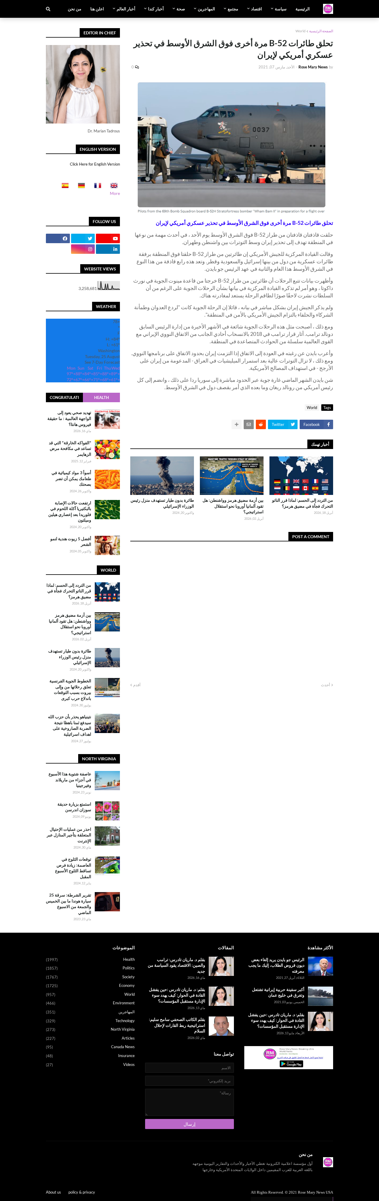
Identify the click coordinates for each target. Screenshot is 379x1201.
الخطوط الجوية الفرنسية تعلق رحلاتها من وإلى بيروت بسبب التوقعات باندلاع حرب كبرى (70, 689)
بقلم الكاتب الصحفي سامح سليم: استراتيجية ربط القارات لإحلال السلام (177, 1025)
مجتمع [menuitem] (233, 8)
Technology (90, 1020)
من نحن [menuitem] (74, 8)
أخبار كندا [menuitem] (156, 8)
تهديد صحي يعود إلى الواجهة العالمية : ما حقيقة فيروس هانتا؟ (69, 418)
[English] (112, 187)
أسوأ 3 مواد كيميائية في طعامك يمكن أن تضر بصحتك (71, 478)
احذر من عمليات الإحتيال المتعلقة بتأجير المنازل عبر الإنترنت (69, 835)
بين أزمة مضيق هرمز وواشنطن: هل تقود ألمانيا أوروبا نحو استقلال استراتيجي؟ (233, 506)
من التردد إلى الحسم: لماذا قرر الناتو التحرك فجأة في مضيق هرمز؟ (302, 503)
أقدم (137, 684)
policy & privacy (81, 1192)
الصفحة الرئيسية (321, 31)
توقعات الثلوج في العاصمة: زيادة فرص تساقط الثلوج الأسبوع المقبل (73, 868)
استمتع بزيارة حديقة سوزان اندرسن (74, 806)
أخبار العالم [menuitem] (126, 8)
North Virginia (90, 1029)
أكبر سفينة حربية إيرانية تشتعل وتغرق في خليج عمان (278, 992)
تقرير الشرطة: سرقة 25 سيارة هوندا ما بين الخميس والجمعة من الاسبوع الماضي (68, 903)
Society (90, 976)
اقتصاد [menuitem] (256, 8)
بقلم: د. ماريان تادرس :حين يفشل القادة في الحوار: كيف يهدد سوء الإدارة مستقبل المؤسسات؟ (276, 1020)
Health (101, 397)
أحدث (325, 684)
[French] (96, 187)
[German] (79, 187)
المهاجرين (90, 1011)
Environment (90, 1003)
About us (53, 1192)
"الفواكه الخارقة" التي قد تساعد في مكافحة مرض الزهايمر (70, 448)
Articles (90, 1038)
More (115, 193)
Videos (90, 1064)
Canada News (90, 1046)
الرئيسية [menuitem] (303, 8)
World (301, 31)
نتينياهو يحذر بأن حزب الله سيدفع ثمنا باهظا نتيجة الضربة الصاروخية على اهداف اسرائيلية (69, 725)
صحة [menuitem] (180, 8)
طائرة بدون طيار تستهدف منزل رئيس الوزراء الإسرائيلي (162, 503)
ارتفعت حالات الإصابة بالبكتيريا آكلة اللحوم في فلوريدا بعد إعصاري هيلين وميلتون (69, 511)
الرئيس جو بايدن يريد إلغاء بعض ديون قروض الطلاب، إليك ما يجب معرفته (276, 965)
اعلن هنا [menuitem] (97, 8)
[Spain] (63, 187)
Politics (90, 968)
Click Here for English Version (95, 164)
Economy (90, 985)
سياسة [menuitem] (281, 8)
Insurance (90, 1055)
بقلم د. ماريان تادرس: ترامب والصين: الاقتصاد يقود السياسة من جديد (176, 965)
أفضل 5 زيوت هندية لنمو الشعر (70, 541)
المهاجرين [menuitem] (206, 8)
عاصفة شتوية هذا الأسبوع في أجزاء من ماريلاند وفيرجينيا (70, 779)
